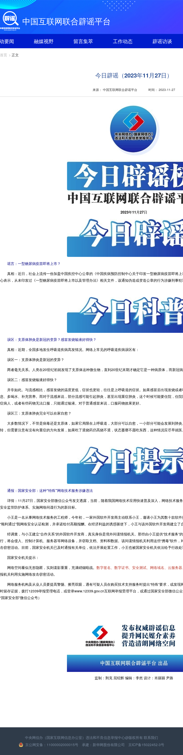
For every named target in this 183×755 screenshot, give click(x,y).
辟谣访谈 (162, 41)
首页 (3, 54)
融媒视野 (44, 41)
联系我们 (151, 737)
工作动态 (123, 41)
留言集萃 (83, 41)
